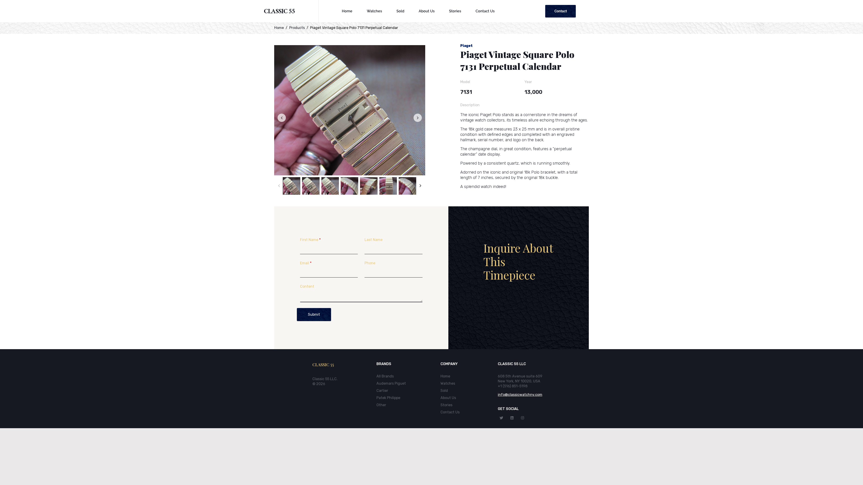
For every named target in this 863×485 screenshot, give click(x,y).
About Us (427, 11)
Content (307, 286)
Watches (374, 11)
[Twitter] (501, 417)
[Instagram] (522, 417)
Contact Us (485, 11)
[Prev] (279, 186)
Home (347, 11)
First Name (310, 240)
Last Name (374, 240)
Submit (314, 314)
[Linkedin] (512, 417)
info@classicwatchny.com (520, 394)
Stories (455, 11)
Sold (400, 11)
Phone (370, 263)
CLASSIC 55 (279, 12)
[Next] (420, 186)
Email (305, 263)
